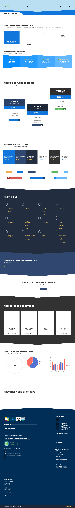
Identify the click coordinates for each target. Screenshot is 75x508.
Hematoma (61, 226)
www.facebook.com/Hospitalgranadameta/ (14, 455)
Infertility (9, 236)
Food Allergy (27, 228)
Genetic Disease (45, 222)
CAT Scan (44, 208)
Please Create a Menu (9, 1)
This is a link (6, 159)
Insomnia (9, 238)
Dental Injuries (62, 209)
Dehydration (61, 208)
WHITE (43, 172)
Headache (61, 224)
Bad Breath (27, 208)
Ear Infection (10, 221)
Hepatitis (61, 228)
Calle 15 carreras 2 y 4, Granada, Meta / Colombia (15, 457)
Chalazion (43, 212)
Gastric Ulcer (44, 221)
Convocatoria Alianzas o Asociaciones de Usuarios (64, 425)
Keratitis (43, 235)
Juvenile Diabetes (28, 239)
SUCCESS (54, 172)
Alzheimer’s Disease (11, 206)
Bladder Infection (28, 209)
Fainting (26, 221)
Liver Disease (61, 241)
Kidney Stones (44, 236)
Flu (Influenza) (27, 226)
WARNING (9, 172)
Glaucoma (44, 224)
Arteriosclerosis (11, 208)
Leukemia (61, 239)
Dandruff (60, 206)
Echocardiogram (11, 222)
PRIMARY (20, 172)
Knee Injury (44, 238)
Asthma (9, 211)
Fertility (26, 224)
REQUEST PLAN (14, 119)
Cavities (43, 211)
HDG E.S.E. (69, 506)
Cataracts (44, 209)
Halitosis (60, 222)
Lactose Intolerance (63, 235)
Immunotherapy (11, 235)
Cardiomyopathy (45, 206)
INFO (66, 172)
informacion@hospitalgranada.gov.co (13, 453)
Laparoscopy (61, 236)
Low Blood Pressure (62, 242)
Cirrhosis (43, 214)
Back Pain (26, 206)
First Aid (26, 225)
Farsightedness (28, 222)
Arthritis (9, 209)
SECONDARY (32, 172)
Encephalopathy (11, 224)
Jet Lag (26, 236)
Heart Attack (61, 225)
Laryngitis (61, 238)
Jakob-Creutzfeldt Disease (30, 235)
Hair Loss (60, 221)
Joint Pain (26, 238)
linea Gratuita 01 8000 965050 (12, 451)
